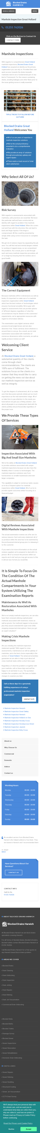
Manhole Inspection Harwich (15, 708)
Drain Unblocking (9, 975)
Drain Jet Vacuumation (11, 1000)
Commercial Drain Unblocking (13, 1005)
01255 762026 (14, 27)
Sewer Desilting (8, 1082)
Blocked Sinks (8, 1019)
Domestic (8, 760)
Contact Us (28, 699)
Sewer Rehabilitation (10, 1053)
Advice (7, 767)
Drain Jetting (7, 985)
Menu (35, 11)
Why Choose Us (10, 748)
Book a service (8, 11)
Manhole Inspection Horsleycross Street (19, 724)
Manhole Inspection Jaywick (15, 727)
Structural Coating (9, 1087)
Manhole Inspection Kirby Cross (16, 730)
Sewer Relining (8, 1077)
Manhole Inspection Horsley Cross (17, 721)
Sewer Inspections (9, 1043)
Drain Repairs (7, 990)
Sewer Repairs (8, 1072)
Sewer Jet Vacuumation (11, 1092)
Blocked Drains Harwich (21, 924)
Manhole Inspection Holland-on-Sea (18, 718)
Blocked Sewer (8, 1038)
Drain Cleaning (8, 971)
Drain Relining (7, 995)
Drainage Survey (8, 1034)
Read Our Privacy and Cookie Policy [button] (18, 1123)
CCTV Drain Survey (9, 1097)
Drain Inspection (8, 980)
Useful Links (9, 1066)
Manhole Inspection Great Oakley (17, 711)
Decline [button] (11, 1129)
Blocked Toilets (8, 1029)
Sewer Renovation (9, 1048)
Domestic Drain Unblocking (12, 1058)
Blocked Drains (8, 966)
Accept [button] (28, 1129)
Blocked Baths (8, 1024)
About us (7, 741)
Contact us (8, 773)
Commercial (9, 754)
